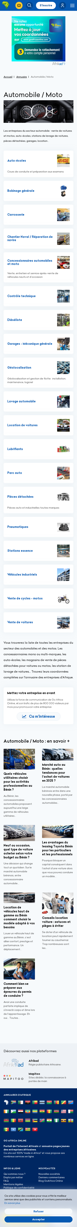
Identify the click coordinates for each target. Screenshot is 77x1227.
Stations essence (20, 550)
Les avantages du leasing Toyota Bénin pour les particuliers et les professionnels (57, 848)
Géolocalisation (19, 367)
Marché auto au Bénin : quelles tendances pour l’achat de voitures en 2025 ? (56, 772)
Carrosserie (15, 214)
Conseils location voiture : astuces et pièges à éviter (56, 922)
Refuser (38, 1211)
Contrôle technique (21, 296)
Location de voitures (22, 425)
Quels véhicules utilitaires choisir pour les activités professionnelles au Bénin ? (18, 781)
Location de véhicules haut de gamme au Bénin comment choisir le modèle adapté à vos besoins (19, 917)
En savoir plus (12, 1203)
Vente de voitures (20, 622)
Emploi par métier (13, 1177)
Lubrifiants (15, 449)
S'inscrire (46, 5)
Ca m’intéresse (42, 716)
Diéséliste (14, 320)
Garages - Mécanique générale (29, 343)
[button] (62, 5)
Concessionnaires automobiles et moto (29, 262)
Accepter (38, 1219)
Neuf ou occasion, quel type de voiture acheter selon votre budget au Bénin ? (18, 851)
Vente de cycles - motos (25, 598)
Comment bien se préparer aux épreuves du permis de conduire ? (18, 989)
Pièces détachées (20, 496)
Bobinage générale (20, 191)
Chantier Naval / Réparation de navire (30, 238)
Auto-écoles (16, 160)
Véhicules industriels (22, 574)
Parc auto (14, 473)
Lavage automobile (21, 401)
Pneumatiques (17, 527)
